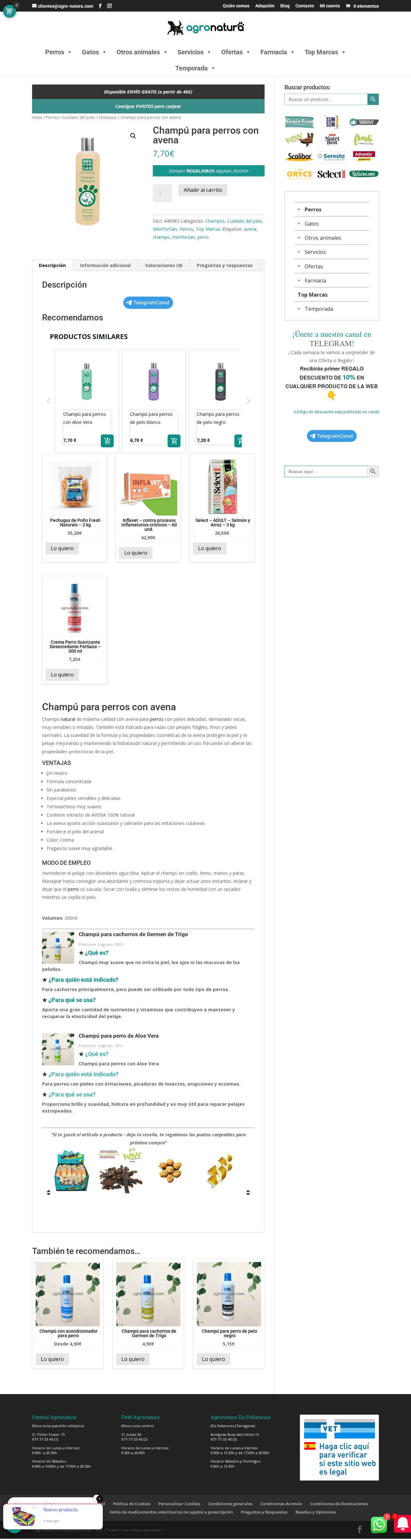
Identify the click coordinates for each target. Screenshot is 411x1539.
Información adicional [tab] (105, 265)
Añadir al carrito (203, 189)
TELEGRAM (331, 343)
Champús (108, 117)
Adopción (265, 6)
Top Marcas (321, 52)
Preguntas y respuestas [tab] (225, 265)
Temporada (191, 68)
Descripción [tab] (52, 265)
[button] (133, 136)
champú (161, 237)
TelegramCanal (151, 303)
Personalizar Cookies (179, 1504)
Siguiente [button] (248, 1192)
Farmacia (273, 52)
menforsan (183, 237)
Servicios (191, 52)
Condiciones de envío (281, 1504)
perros (156, 719)
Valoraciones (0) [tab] (163, 265)
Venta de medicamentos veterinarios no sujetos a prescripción (171, 1512)
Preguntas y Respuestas (264, 1512)
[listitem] (87, 401)
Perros (54, 52)
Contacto (304, 6)
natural (68, 719)
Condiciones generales (230, 1504)
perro (203, 237)
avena (250, 229)
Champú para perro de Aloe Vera (119, 1036)
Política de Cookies (131, 1504)
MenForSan (165, 229)
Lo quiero (62, 548)
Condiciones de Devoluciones (339, 1504)
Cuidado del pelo (78, 117)
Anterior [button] (47, 1192)
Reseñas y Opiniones (315, 1512)
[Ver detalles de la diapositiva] (73, 1171)
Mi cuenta (330, 6)
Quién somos (236, 6)
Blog (285, 6)
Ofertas (232, 52)
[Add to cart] (107, 440)
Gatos (90, 52)
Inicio (37, 117)
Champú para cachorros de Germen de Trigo (133, 934)
